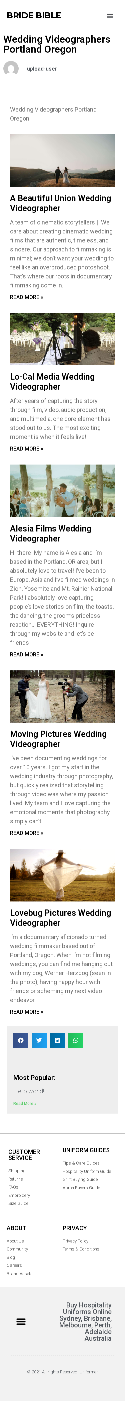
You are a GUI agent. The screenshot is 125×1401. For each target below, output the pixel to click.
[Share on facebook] (20, 1040)
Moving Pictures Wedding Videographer (58, 739)
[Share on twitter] (39, 1040)
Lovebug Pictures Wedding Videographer (60, 918)
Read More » (26, 297)
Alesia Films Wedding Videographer (50, 533)
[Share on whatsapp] (75, 1040)
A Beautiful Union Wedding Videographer (60, 203)
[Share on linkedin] (57, 1040)
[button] (109, 15)
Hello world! (28, 1091)
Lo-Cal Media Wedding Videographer (52, 382)
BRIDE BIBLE (34, 15)
